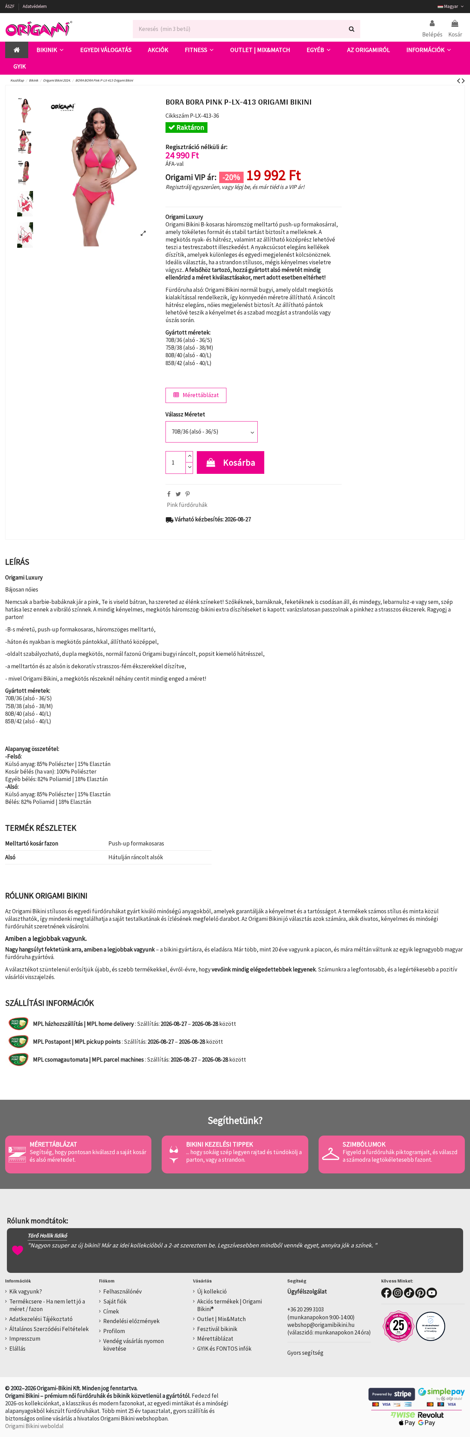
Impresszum (24, 1338)
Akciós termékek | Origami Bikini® (229, 1305)
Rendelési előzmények (131, 1321)
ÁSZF (10, 6)
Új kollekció (212, 1291)
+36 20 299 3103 (305, 1309)
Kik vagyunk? (25, 1291)
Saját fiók (115, 1301)
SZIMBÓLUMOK (364, 1144)
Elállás (17, 1348)
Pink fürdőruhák (187, 505)
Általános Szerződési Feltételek (49, 1329)
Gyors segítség (305, 1352)
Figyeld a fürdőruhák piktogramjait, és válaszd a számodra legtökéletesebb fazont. (400, 1155)
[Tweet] (178, 494)
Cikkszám (177, 115)
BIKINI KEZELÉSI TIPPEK (219, 1144)
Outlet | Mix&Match (221, 1319)
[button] (50, 50)
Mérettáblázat (200, 395)
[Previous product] (459, 80)
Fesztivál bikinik (217, 1329)
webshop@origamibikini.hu (321, 1325)
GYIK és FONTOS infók (224, 1348)
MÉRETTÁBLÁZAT (53, 1144)
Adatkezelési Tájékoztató (41, 1319)
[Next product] (463, 80)
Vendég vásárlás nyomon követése (133, 1344)
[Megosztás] (169, 494)
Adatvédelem (35, 6)
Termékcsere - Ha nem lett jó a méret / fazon (47, 1305)
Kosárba (239, 462)
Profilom (114, 1331)
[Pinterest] (187, 494)
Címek (111, 1311)
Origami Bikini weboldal (34, 1426)
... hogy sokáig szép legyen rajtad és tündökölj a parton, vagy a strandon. (244, 1155)
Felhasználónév (122, 1291)
